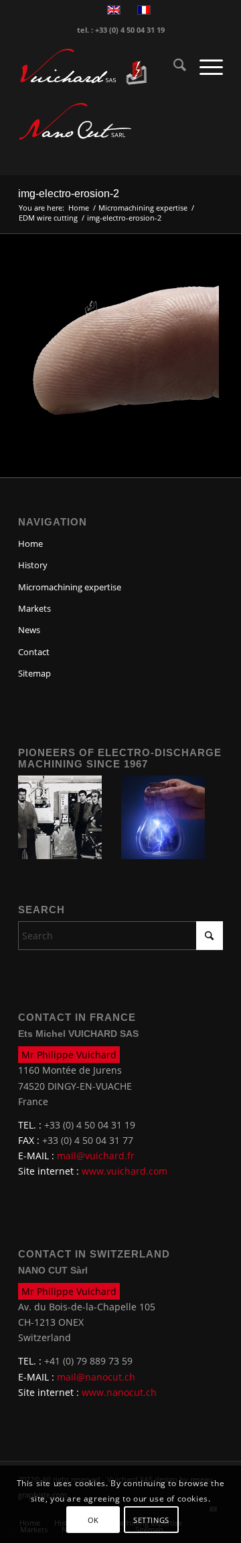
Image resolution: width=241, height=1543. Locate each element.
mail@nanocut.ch (96, 1377)
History (33, 565)
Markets (34, 608)
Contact (34, 652)
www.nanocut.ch (119, 1392)
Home (30, 544)
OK (93, 1520)
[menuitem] (173, 67)
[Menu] (204, 67)
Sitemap (34, 673)
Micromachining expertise (69, 587)
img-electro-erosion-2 (68, 193)
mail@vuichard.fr (96, 1155)
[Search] (173, 67)
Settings (151, 1520)
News (29, 630)
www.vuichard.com (124, 1171)
